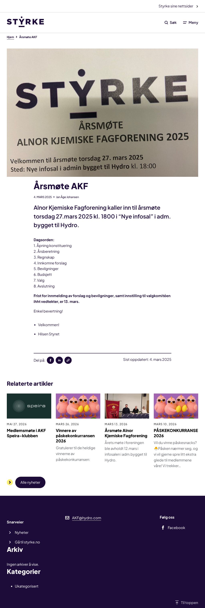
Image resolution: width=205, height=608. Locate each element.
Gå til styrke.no (27, 542)
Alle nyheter (30, 482)
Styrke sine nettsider (176, 6)
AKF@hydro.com (86, 517)
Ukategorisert (26, 586)
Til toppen (189, 602)
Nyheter (21, 532)
